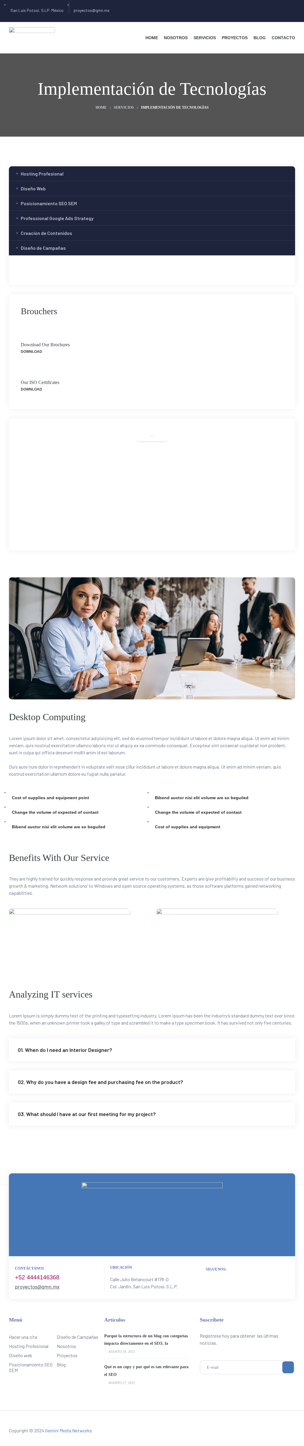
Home (101, 107)
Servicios (124, 107)
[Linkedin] (172, 527)
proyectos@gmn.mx (37, 1286)
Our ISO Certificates (40, 382)
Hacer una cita (23, 1337)
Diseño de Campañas (43, 248)
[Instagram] (158, 527)
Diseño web (20, 1355)
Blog (61, 1364)
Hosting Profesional (42, 173)
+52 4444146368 (37, 1277)
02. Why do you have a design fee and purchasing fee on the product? (100, 1082)
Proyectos (67, 1355)
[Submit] (288, 1367)
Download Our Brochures (45, 344)
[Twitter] (145, 527)
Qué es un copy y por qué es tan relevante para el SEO (146, 1371)
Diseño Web (33, 188)
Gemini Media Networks (68, 1430)
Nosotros (66, 1346)
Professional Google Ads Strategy (57, 218)
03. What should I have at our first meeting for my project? (87, 1114)
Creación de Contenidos (46, 233)
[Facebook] (132, 527)
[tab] (152, 1049)
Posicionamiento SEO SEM (49, 203)
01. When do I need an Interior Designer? (65, 1050)
